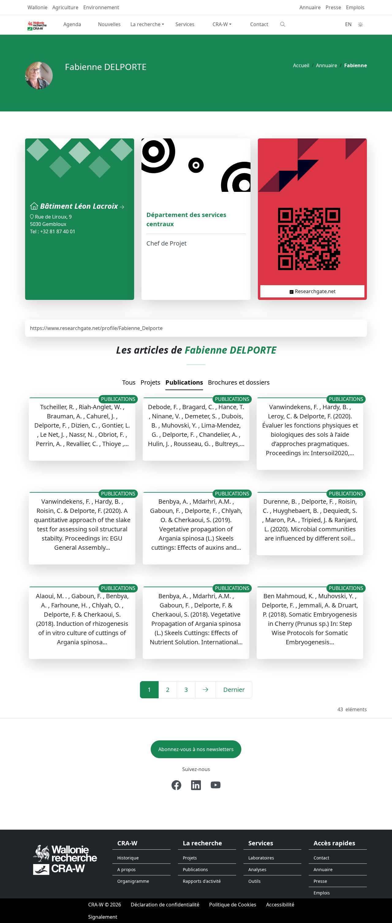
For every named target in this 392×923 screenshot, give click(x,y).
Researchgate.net (315, 291)
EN (348, 24)
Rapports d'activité (202, 881)
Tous (129, 382)
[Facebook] (176, 785)
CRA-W (220, 24)
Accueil (301, 65)
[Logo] (65, 859)
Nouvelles (109, 24)
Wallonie (37, 7)
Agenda (72, 24)
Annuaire (310, 7)
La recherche (145, 24)
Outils (254, 881)
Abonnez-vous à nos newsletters (196, 749)
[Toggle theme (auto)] (360, 24)
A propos (126, 869)
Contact (259, 24)
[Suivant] (205, 689)
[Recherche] (296, 24)
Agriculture (65, 7)
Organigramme (133, 881)
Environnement (101, 7)
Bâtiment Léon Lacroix (80, 206)
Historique (128, 858)
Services (184, 24)
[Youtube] (216, 785)
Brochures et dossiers (239, 382)
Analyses (257, 869)
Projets (150, 382)
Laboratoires (261, 858)
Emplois (355, 7)
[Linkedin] (196, 785)
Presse (333, 7)
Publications (184, 382)
